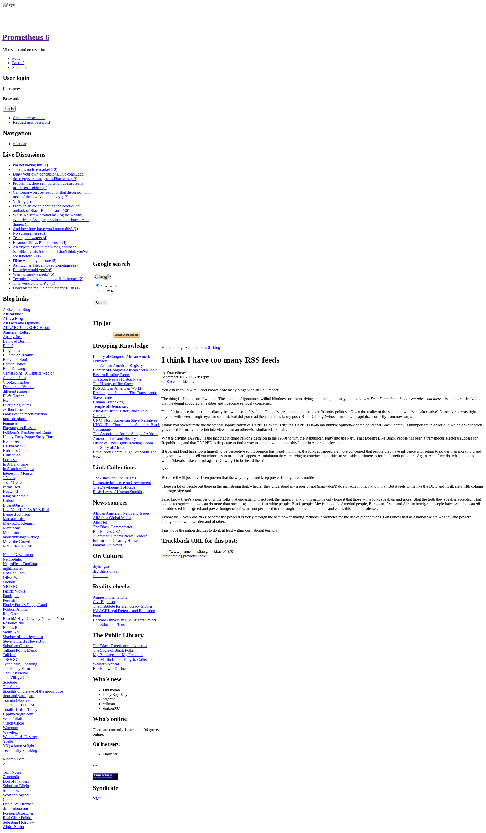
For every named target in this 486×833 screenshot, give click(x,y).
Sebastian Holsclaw (18, 822)
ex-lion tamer (13, 409)
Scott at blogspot (16, 795)
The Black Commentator (112, 527)
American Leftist (16, 332)
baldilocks (11, 790)
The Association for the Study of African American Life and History (125, 436)
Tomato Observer (17, 700)
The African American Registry (118, 365)
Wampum (10, 728)
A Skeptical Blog (16, 309)
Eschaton (10, 400)
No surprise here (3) (29, 233)
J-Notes (9, 478)
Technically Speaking (20, 664)
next (202, 556)
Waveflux (10, 732)
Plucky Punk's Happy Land (25, 605)
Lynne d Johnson (16, 514)
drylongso (101, 566)
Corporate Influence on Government (122, 482)
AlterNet (100, 522)
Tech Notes (12, 772)
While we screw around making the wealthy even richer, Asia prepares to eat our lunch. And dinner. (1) (51, 219)
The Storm (11, 687)
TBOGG (10, 659)
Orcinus (9, 582)
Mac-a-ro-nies (14, 519)
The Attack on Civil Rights (114, 478)
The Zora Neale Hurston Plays (117, 379)
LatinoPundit (13, 500)
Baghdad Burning (17, 341)
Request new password (31, 122)
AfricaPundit (13, 314)
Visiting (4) (22, 201)
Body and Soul (15, 359)
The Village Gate (16, 677)
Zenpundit (11, 777)
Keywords (11, 491)
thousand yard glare (18, 696)
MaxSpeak (11, 528)
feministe (10, 423)
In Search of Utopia (18, 469)
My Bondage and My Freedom (118, 655)
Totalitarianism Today (20, 709)
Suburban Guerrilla (18, 646)
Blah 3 (8, 346)
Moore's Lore (13, 759)
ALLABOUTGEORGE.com (26, 327)
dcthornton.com (15, 808)
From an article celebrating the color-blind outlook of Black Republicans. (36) (46, 208)
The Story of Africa (108, 447)
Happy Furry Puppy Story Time (28, 437)
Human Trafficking (108, 402)
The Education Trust (109, 624)
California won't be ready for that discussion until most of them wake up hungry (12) (52, 194)
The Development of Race (114, 487)
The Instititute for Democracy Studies (123, 606)
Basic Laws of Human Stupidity (118, 492)
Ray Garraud (13, 614)
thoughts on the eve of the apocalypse (33, 691)
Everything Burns (17, 405)
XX (6, 746)
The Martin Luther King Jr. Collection (123, 659)
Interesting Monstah (18, 473)
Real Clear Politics (17, 818)
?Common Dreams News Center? (120, 536)
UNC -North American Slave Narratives (125, 420)
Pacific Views (14, 591)
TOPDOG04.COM (18, 705)
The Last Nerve (15, 673)
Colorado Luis (14, 378)
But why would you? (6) (32, 270)
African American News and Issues (121, 513)
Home (166, 347)
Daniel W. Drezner (18, 804)
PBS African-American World (117, 388)
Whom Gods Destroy (20, 737)
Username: (11, 88)
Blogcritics (11, 350)
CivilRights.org (105, 602)
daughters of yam (106, 571)
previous (190, 556)
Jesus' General (14, 482)
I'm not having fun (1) (30, 165)
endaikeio (100, 576)
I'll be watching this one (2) (34, 260)
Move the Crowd (16, 541)
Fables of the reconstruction (25, 414)
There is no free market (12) (35, 169)
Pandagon (11, 596)
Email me (19, 67)
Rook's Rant (13, 627)
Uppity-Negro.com (18, 714)
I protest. (10, 459)
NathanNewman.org (19, 555)
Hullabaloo (12, 455)
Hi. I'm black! (14, 446)
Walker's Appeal (106, 664)
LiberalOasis (13, 505)
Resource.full (13, 623)
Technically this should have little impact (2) (48, 279)
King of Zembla (15, 496)
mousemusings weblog (21, 537)
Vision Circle (13, 723)
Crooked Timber (16, 382)
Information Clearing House (115, 540)
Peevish (9, 600)
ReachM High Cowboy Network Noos (34, 618)
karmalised (11, 487)
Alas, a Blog (13, 318)
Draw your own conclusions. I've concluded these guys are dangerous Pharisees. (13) (48, 176)
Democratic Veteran (18, 387)
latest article (170, 556)
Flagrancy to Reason (19, 428)
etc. (5, 763)
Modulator (11, 532)
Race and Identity (181, 381)
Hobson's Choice (16, 450)
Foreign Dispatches (18, 813)
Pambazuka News (107, 545)
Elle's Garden (13, 396)
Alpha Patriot (13, 827)
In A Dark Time (15, 464)
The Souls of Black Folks (113, 650)
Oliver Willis (13, 577)
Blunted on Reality (18, 355)
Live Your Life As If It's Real (26, 510)
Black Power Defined (110, 668)
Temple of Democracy (111, 406)
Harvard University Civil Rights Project (124, 620)
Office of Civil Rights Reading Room (123, 443)
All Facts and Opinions (21, 323)
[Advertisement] (126, 179)
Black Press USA (107, 531)
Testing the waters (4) (30, 238)
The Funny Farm (16, 668)
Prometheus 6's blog (204, 347)
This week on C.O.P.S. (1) (34, 283)
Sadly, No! (11, 632)
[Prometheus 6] (14, 26)
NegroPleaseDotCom (20, 564)
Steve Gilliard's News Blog (24, 641)
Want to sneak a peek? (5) (33, 274)
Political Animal (15, 609)
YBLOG (10, 586)
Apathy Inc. (12, 337)
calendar (19, 144)
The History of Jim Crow (113, 384)
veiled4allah (12, 718)
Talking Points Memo (20, 650)
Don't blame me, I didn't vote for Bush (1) (46, 288)
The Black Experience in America (120, 646)
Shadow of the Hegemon (23, 636)
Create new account (29, 118)
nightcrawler (13, 568)
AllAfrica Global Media (112, 518)
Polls (16, 58)
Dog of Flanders (16, 781)
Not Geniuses (14, 573)
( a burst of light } (23, 746)
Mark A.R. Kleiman (19, 523)
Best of (18, 63)
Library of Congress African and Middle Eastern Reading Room (125, 372)
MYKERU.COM (17, 546)
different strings (15, 391)
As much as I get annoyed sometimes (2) (45, 265)
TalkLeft (9, 655)
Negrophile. (12, 559)
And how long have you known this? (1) (45, 229)
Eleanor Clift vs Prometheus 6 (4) (39, 242)
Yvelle (8, 741)
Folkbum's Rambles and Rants (27, 432)
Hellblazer (11, 441)
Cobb (7, 799)
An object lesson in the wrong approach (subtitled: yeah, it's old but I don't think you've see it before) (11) (50, 251)
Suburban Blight (16, 786)
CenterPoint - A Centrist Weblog (28, 373)
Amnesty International (110, 597)
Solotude (10, 682)
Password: (11, 98)
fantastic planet (15, 418)
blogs (179, 347)
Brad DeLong (14, 368)
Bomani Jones (14, 364)
